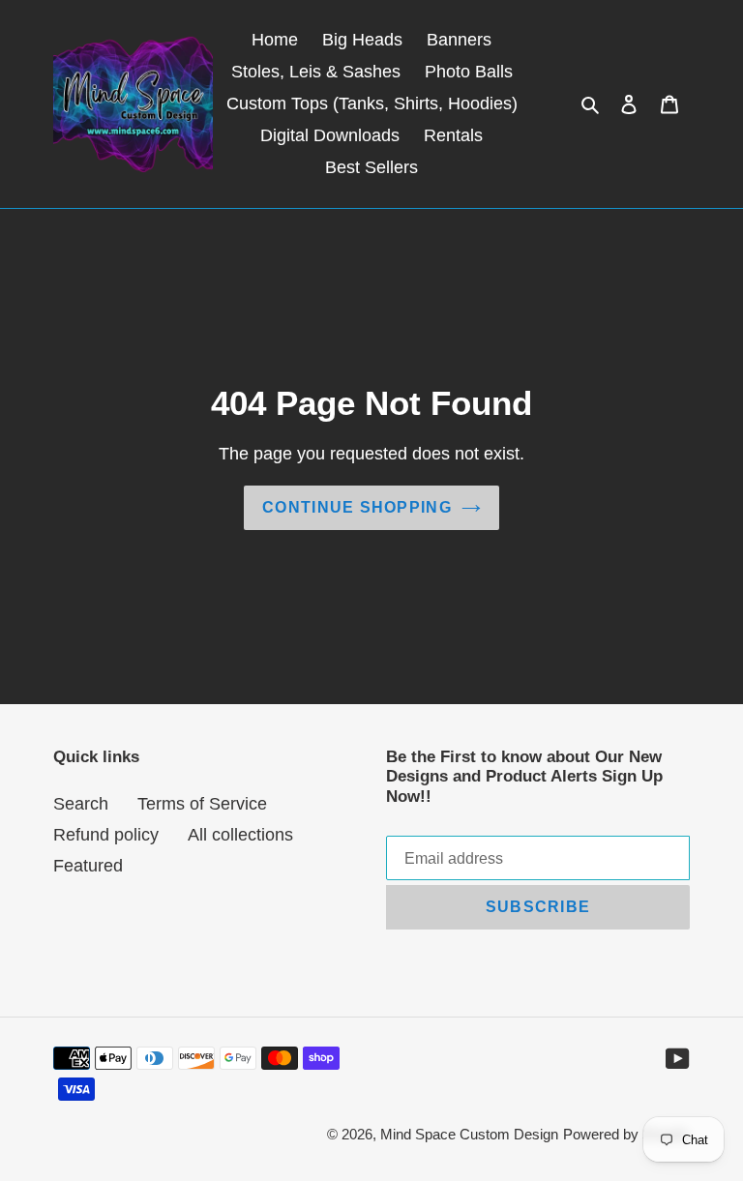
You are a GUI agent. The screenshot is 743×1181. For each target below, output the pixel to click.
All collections (240, 834)
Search (80, 803)
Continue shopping (357, 507)
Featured (88, 865)
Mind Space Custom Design (469, 1134)
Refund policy (106, 834)
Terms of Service (202, 803)
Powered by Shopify (626, 1134)
